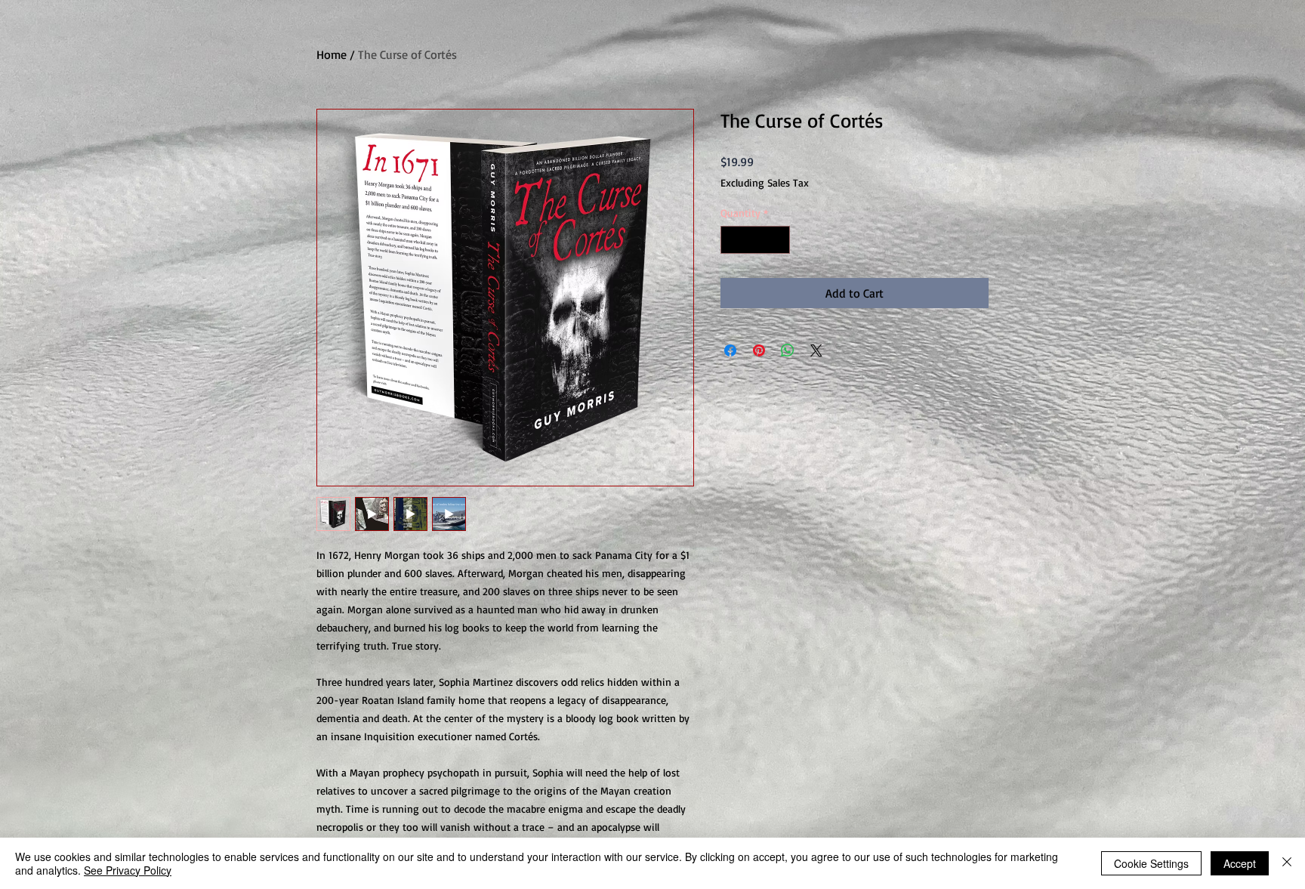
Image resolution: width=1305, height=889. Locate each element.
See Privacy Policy (127, 870)
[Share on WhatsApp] (788, 350)
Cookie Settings (1151, 863)
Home (331, 54)
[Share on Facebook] (730, 350)
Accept (1239, 863)
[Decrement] (732, 240)
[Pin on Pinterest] (759, 350)
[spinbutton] (755, 240)
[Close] (1287, 863)
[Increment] (778, 240)
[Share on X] (816, 350)
